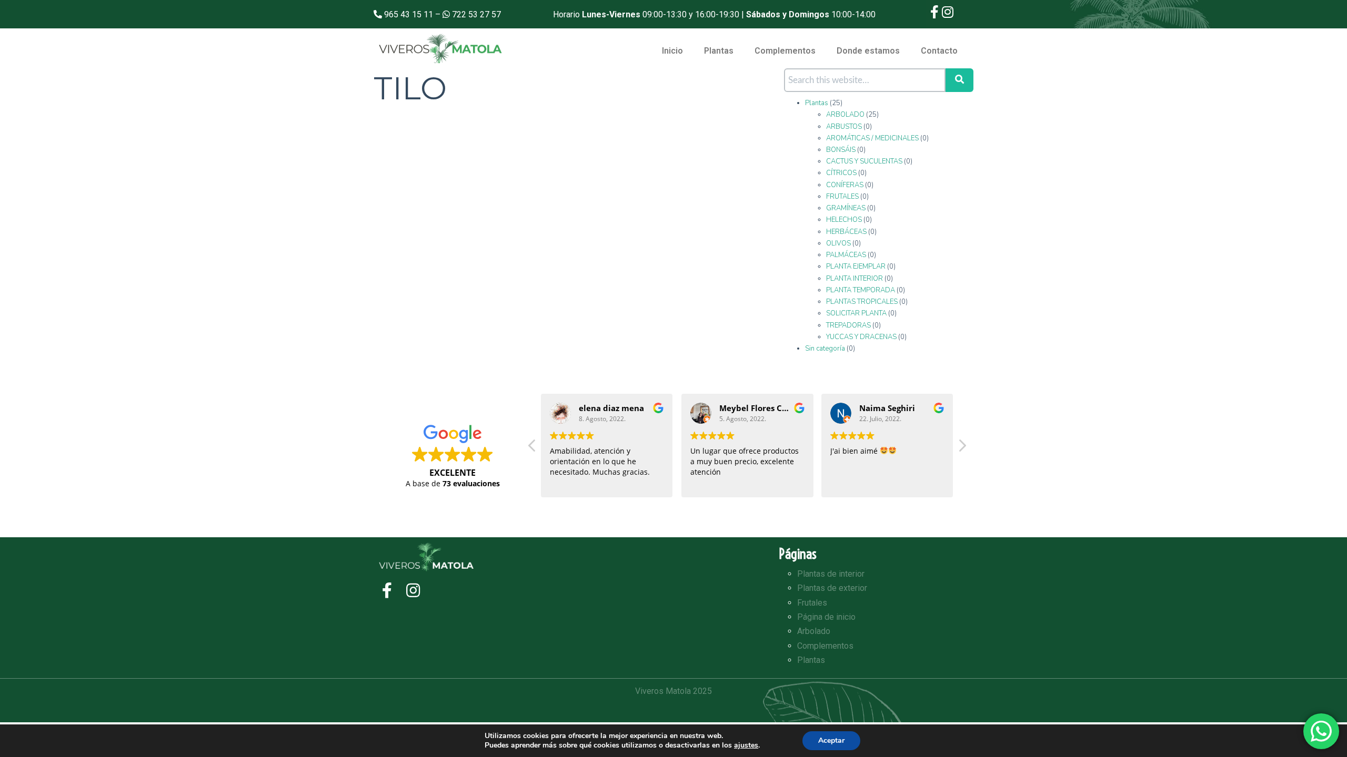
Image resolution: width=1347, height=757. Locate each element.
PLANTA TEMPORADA (860, 290)
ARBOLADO (845, 114)
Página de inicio (826, 617)
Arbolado (813, 631)
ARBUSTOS (844, 126)
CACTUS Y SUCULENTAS (864, 161)
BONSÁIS (841, 150)
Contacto (939, 51)
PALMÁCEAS (846, 255)
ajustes (746, 745)
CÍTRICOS (841, 173)
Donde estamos (868, 51)
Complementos (785, 51)
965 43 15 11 (408, 14)
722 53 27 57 (476, 14)
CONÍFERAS (844, 185)
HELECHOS (844, 219)
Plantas (718, 51)
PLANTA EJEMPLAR (856, 266)
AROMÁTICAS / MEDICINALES (872, 138)
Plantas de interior (831, 574)
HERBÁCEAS (846, 232)
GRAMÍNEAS (846, 208)
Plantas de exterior (832, 588)
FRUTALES (842, 196)
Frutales (812, 603)
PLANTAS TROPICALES (862, 301)
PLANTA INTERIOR (854, 278)
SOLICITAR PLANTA (856, 313)
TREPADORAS (848, 325)
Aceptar (831, 740)
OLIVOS (838, 243)
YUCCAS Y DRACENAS (861, 337)
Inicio (672, 51)
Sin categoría (825, 348)
